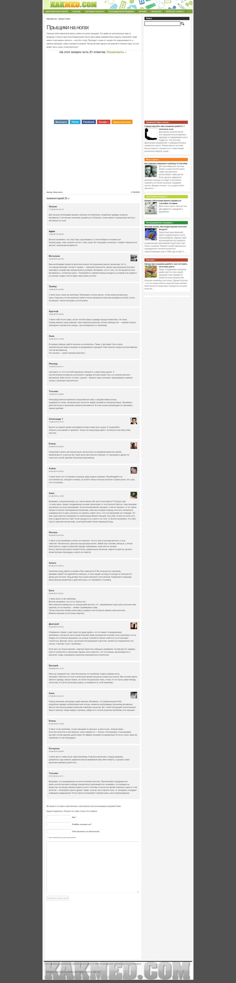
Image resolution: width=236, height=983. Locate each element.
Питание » (151, 260)
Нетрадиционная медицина (121, 11)
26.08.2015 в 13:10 (56, 668)
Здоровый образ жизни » (158, 122)
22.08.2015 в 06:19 (56, 566)
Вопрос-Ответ (64, 18)
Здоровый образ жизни (57, 11)
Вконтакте (61, 121)
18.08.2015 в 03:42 (56, 289)
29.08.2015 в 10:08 (56, 724)
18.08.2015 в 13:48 (56, 339)
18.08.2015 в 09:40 (56, 314)
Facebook (88, 121)
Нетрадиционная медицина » (160, 223)
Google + (104, 121)
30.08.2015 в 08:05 (56, 751)
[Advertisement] (93, 86)
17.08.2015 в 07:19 (56, 209)
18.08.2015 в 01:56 (56, 259)
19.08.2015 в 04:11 (56, 366)
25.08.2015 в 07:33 (56, 627)
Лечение (76, 11)
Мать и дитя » (152, 159)
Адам (52, 231)
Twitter (75, 121)
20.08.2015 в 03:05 (56, 446)
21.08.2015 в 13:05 (56, 496)
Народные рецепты (94, 11)
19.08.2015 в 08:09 (56, 394)
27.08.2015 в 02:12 (56, 696)
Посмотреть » (117, 52)
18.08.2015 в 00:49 (56, 234)
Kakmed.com (52, 18)
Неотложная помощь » (157, 197)
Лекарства (156, 11)
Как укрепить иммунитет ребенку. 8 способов (165, 163)
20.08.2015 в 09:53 (56, 471)
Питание (142, 11)
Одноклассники (122, 121)
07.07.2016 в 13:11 (56, 776)
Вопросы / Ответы (174, 11)
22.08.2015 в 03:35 (56, 535)
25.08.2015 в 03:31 (56, 593)
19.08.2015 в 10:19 (56, 422)
